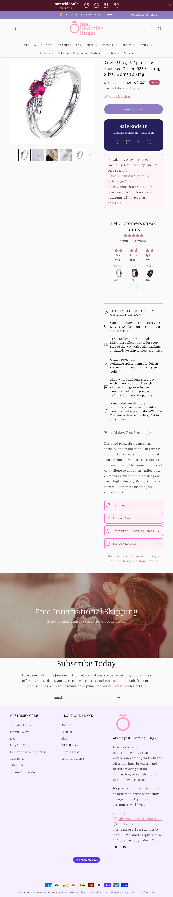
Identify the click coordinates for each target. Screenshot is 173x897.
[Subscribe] (118, 697)
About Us (67, 725)
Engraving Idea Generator (27, 752)
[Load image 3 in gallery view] (52, 155)
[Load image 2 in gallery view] (38, 155)
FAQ (12, 738)
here (123, 419)
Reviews (66, 731)
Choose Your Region (23, 772)
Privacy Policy (118, 686)
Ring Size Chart (20, 745)
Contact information (143, 892)
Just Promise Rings (36, 892)
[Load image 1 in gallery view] (24, 155)
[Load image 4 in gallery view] (66, 155)
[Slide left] (14, 155)
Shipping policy (119, 892)
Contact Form (128, 824)
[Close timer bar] (169, 5)
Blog (64, 738)
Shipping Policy (20, 725)
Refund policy (58, 892)
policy (114, 371)
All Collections (71, 745)
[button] (14, 28)
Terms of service (98, 892)
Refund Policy (19, 731)
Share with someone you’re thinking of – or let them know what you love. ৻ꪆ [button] (134, 558)
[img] (133, 235)
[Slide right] (90, 155)
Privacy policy (77, 892)
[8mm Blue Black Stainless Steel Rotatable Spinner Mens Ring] (137, 273)
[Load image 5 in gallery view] (80, 155)
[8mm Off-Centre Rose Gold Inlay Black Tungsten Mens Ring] (121, 273)
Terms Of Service (72, 758)
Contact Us (17, 758)
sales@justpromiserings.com (140, 819)
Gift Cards (17, 765)
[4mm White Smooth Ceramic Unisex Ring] (153, 273)
